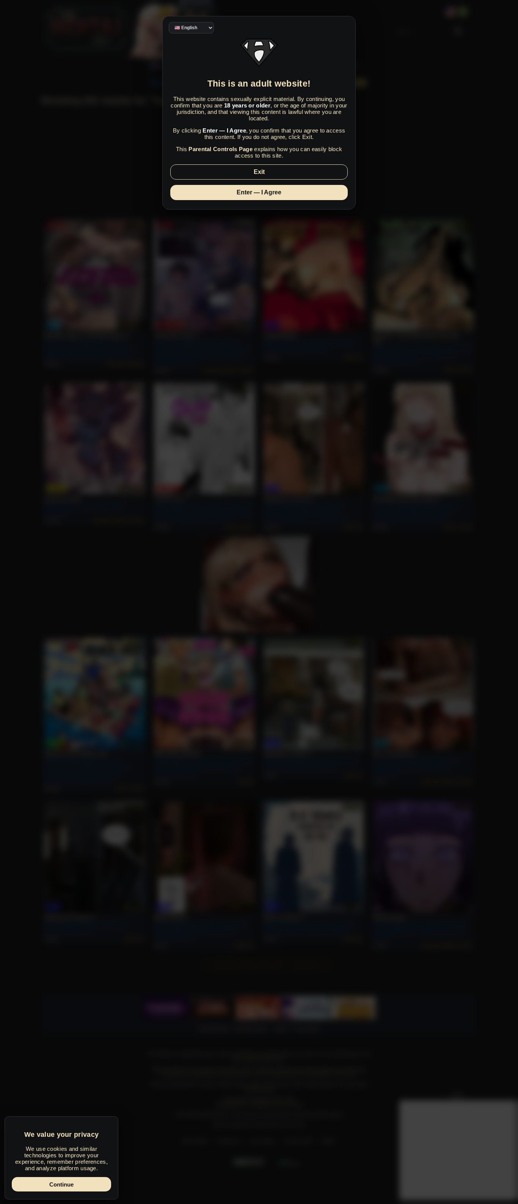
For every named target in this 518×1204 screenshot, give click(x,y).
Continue (61, 1184)
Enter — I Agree (259, 192)
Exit (259, 172)
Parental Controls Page (220, 149)
